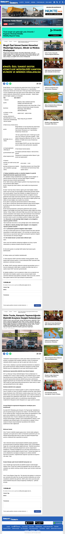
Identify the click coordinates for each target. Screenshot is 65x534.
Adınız (4, 289)
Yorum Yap (37, 305)
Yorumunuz (6, 295)
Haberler (10, 41)
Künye (2, 523)
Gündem (15, 41)
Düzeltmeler (21, 523)
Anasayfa (6, 41)
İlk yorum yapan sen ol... (25, 285)
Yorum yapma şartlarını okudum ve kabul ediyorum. (14, 305)
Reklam (11, 523)
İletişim (6, 523)
